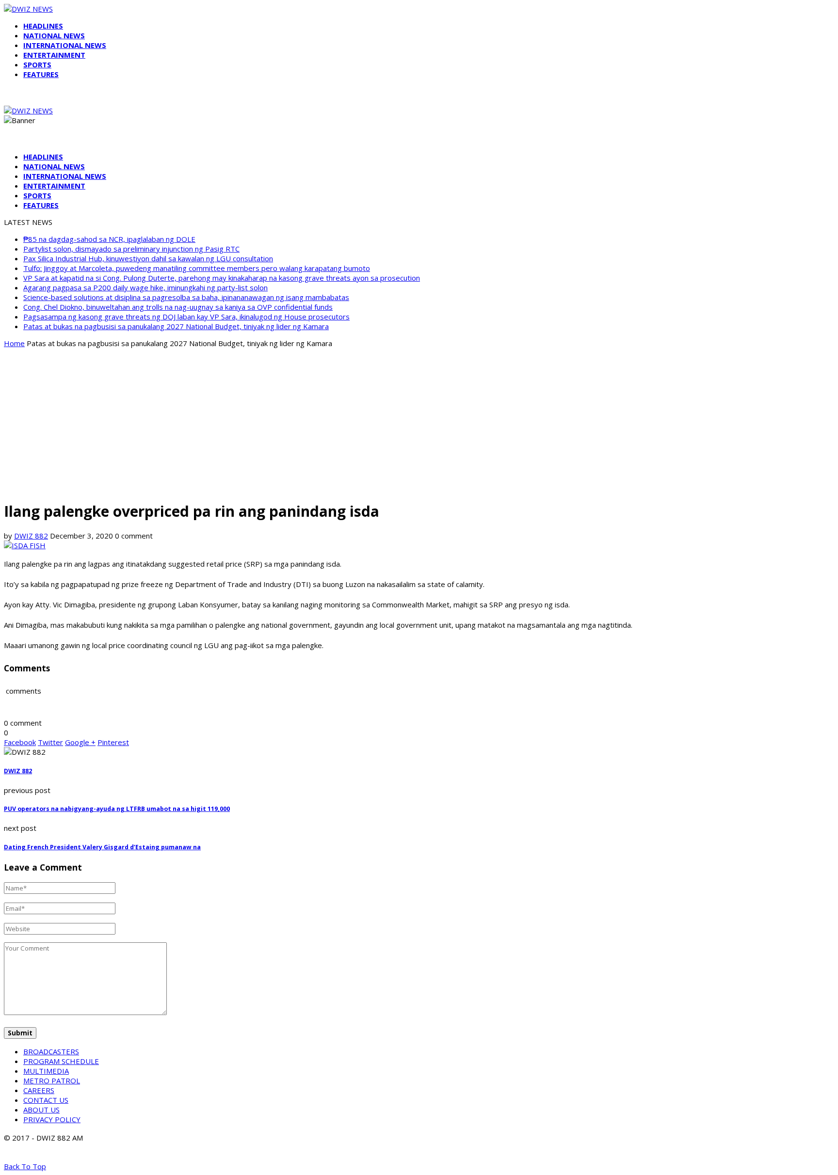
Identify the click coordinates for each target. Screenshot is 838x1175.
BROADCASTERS (51, 1051)
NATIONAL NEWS (54, 35)
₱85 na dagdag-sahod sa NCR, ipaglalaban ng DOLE (109, 239)
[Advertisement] (419, 424)
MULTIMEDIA (46, 1071)
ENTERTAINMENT (54, 55)
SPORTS (37, 64)
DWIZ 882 (31, 535)
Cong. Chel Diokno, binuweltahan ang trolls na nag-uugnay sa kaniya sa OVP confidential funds (178, 307)
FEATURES (41, 74)
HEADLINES (43, 26)
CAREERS (38, 1090)
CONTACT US (45, 1100)
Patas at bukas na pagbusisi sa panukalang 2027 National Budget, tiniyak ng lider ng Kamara (176, 326)
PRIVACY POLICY (52, 1119)
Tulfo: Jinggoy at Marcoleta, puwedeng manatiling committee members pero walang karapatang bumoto (196, 268)
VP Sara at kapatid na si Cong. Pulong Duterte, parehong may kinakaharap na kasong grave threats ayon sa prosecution (221, 278)
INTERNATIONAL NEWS (64, 45)
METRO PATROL (51, 1080)
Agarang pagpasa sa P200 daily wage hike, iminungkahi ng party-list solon (145, 287)
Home (14, 343)
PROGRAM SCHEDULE (61, 1061)
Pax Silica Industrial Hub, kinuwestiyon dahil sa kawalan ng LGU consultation (148, 258)
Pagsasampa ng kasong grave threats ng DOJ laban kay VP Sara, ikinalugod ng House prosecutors (186, 316)
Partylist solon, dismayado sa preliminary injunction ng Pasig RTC (131, 249)
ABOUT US (41, 1109)
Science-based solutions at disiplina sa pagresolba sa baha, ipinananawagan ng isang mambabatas (186, 297)
